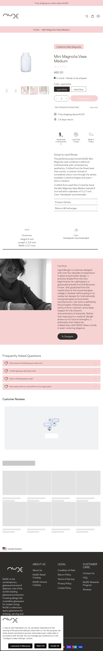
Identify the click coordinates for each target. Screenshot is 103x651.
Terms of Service (66, 578)
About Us (37, 570)
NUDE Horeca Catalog (40, 583)
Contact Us (88, 573)
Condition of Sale (66, 570)
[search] (87, 16)
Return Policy (64, 574)
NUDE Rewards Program (91, 583)
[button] (84, 98)
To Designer (67, 336)
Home (36, 29)
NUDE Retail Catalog (39, 576)
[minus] (56, 98)
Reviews (87, 589)
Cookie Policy (64, 587)
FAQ (85, 577)
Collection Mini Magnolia (69, 46)
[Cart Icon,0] (92, 16)
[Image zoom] (26, 62)
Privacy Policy (64, 583)
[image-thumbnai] (7, 90)
